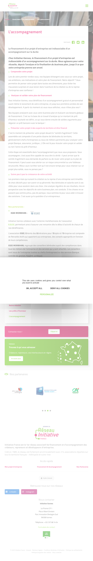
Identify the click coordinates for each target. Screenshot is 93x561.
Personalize (47, 294)
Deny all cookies (60, 288)
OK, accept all (34, 288)
